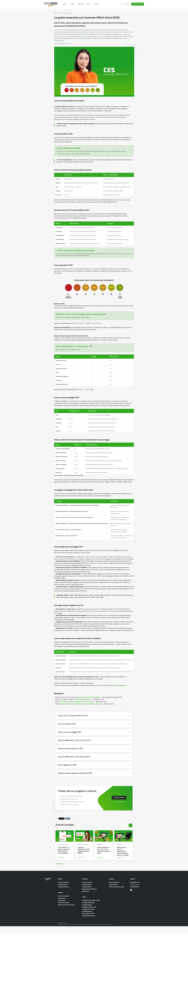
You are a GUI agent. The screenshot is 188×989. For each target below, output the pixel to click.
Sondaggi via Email (87, 905)
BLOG (55, 13)
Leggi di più (61, 857)
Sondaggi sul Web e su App (89, 907)
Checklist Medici (113, 884)
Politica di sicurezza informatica (66, 905)
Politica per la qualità (63, 902)
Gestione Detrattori (87, 884)
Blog (88, 4)
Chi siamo (95, 4)
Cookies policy (61, 900)
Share (57, 818)
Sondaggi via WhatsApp (88, 902)
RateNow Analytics (87, 882)
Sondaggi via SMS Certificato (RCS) (91, 900)
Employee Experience (63, 887)
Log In (127, 4)
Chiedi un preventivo (119, 797)
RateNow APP (85, 891)
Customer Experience (63, 882)
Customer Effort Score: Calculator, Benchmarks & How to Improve (81, 704)
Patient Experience (63, 884)
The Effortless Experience (82, 699)
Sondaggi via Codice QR (88, 909)
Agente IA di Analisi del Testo (89, 889)
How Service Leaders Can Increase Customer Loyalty (77, 702)
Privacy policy (61, 898)
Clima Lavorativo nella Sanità (116, 887)
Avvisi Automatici (86, 887)
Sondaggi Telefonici (87, 911)
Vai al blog (59, 863)
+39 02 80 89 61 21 (134, 887)
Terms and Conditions (63, 896)
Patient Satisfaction (114, 882)
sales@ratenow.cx (120, 685)
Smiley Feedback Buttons (88, 916)
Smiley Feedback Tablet (88, 913)
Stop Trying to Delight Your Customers (88, 697)
